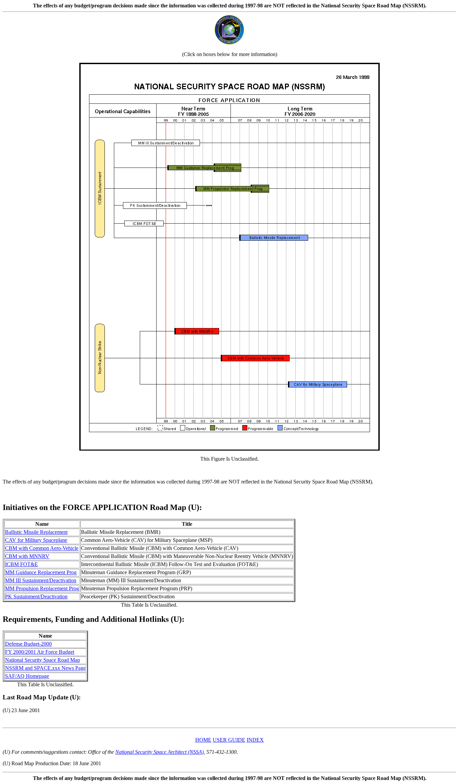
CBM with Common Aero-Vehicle (41, 548)
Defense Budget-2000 (28, 644)
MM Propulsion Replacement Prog (42, 588)
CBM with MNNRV (27, 556)
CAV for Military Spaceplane (36, 540)
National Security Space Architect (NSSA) (159, 752)
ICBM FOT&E (21, 564)
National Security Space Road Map (42, 660)
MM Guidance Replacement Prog (41, 572)
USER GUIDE (229, 740)
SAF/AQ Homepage (27, 676)
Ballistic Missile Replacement (36, 532)
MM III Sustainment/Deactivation (40, 580)
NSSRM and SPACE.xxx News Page (45, 668)
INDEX (255, 740)
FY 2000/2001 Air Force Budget (39, 652)
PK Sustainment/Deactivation (36, 596)
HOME (203, 740)
